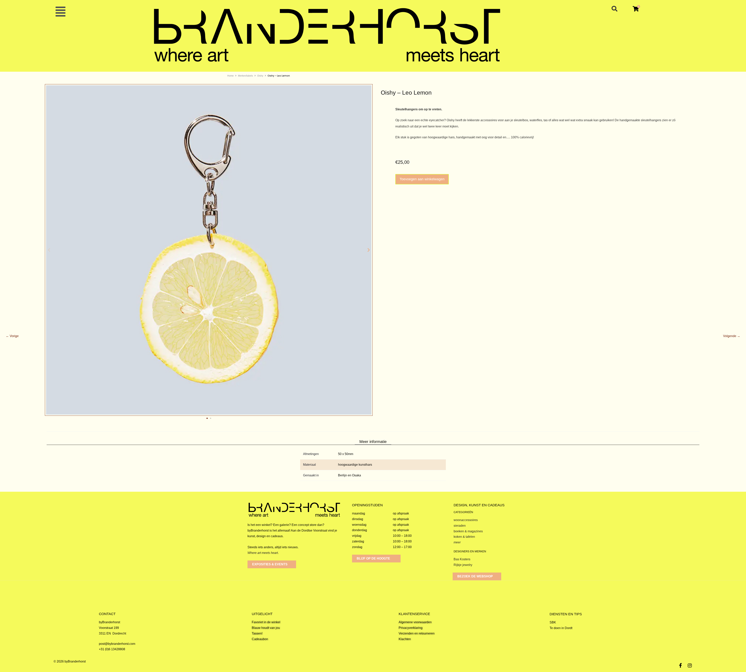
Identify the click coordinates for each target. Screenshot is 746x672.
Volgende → (731, 335)
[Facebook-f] (680, 665)
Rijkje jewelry (463, 565)
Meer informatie (373, 441)
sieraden (460, 525)
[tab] (373, 441)
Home (230, 75)
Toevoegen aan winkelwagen (422, 179)
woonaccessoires (466, 520)
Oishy (260, 75)
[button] (61, 12)
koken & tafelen (464, 536)
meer (457, 542)
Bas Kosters (462, 559)
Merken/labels (245, 75)
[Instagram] (690, 665)
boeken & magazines (468, 531)
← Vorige (12, 335)
